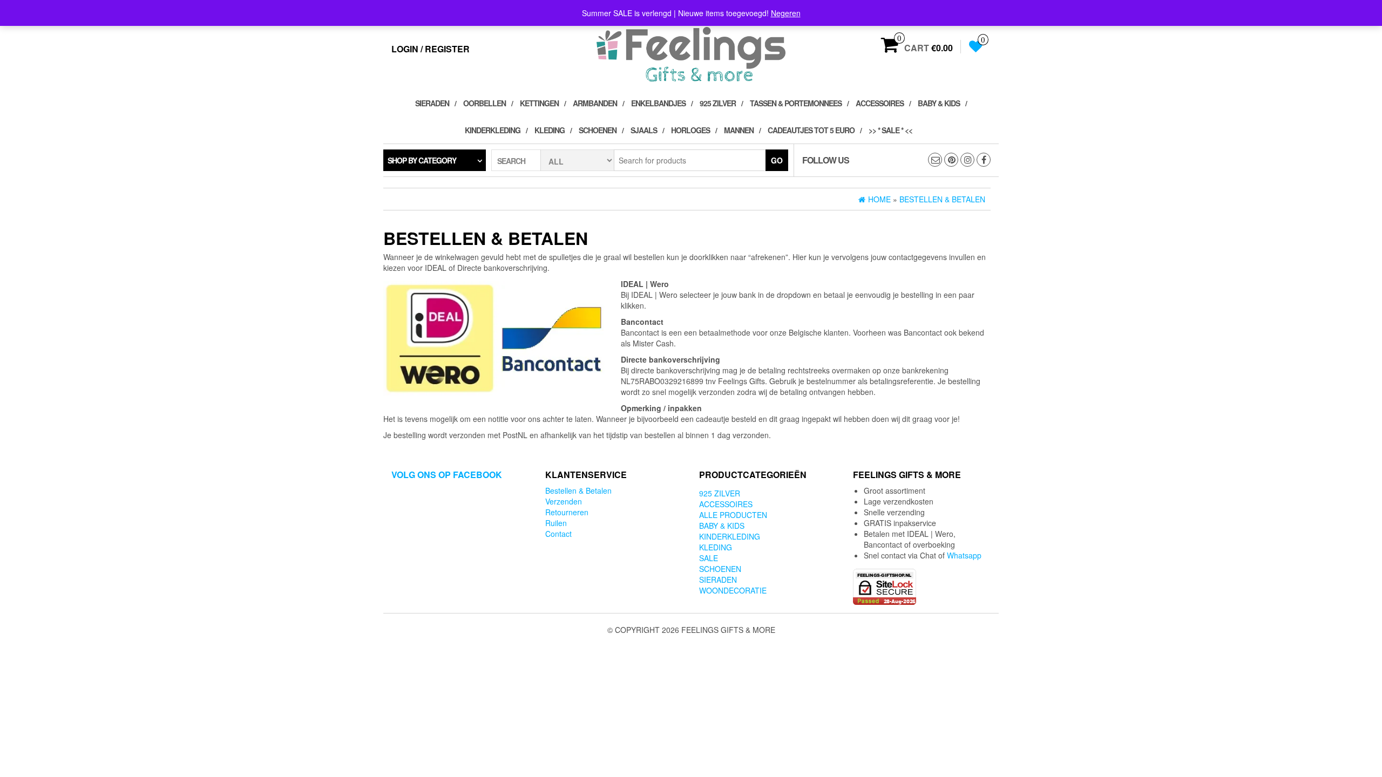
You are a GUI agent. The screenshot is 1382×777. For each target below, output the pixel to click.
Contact (558, 533)
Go (777, 160)
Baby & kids (939, 103)
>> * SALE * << (890, 130)
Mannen (739, 130)
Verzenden (563, 501)
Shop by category (422, 160)
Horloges (690, 130)
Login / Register (430, 49)
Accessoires (880, 103)
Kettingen (539, 103)
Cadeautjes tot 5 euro (811, 130)
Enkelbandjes (658, 103)
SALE (708, 558)
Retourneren (566, 512)
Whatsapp (964, 555)
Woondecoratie (733, 590)
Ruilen (556, 522)
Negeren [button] (786, 13)
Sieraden (432, 103)
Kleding (549, 130)
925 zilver (718, 103)
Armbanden (595, 103)
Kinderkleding (492, 130)
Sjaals (644, 130)
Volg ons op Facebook (446, 474)
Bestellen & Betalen (578, 490)
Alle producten (733, 514)
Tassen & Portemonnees (796, 103)
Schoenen (598, 130)
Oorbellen (484, 103)
